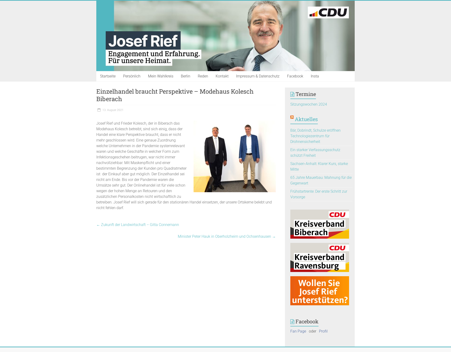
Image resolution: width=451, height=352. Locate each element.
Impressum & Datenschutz (258, 76)
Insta (315, 76)
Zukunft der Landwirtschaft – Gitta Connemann (137, 224)
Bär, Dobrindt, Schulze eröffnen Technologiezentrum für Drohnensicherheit (315, 136)
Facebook (295, 76)
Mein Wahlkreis (160, 76)
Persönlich (131, 76)
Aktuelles (306, 119)
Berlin (185, 76)
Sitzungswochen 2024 (308, 104)
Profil (323, 331)
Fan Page (298, 331)
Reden (203, 76)
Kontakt (222, 76)
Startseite (108, 76)
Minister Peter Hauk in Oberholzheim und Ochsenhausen (227, 236)
